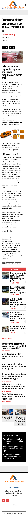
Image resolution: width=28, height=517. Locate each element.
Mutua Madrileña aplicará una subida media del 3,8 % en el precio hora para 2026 (14, 396)
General (13, 308)
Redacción (9, 38)
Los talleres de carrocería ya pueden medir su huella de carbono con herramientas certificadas (14, 386)
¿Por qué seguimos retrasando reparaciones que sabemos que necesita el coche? (18, 302)
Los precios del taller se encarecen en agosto (7, 418)
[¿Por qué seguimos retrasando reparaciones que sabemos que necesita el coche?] (5, 301)
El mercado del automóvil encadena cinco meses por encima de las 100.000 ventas (17, 316)
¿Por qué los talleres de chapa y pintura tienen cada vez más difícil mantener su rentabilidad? (14, 346)
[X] (6, 47)
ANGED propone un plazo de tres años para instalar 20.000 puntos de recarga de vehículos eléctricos (20, 420)
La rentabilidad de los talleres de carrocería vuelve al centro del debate (13, 356)
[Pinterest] (10, 47)
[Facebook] (3, 47)
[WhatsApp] (13, 47)
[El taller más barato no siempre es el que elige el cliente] (5, 329)
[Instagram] (7, 500)
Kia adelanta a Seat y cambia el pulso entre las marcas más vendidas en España (17, 290)
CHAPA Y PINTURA (6, 350)
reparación (18, 263)
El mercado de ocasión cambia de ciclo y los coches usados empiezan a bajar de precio (18, 277)
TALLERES (13, 332)
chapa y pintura (10, 263)
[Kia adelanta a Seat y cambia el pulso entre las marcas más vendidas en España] (5, 289)
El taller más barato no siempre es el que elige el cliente (18, 328)
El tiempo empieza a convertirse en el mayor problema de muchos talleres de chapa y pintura (14, 376)
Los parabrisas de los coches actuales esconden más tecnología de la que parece (14, 366)
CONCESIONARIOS (15, 283)
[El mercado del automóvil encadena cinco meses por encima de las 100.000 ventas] (5, 315)
